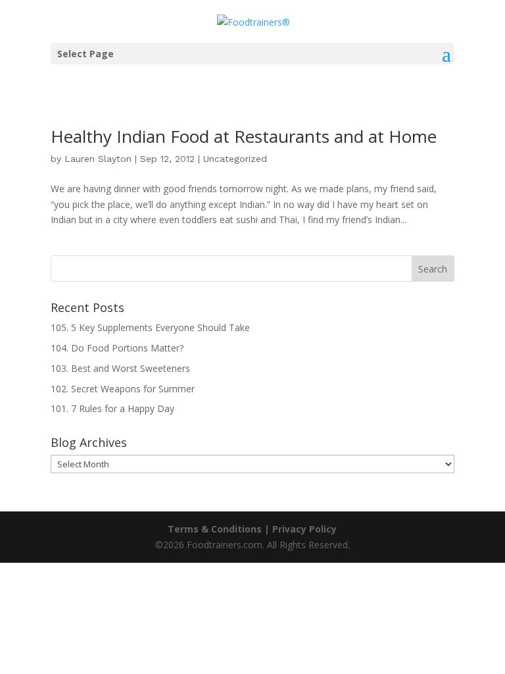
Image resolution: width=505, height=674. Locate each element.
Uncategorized (235, 158)
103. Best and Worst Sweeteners (120, 368)
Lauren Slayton (98, 158)
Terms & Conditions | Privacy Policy (252, 529)
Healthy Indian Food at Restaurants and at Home (244, 136)
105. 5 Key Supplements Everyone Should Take (150, 327)
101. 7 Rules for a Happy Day (112, 408)
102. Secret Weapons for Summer (123, 388)
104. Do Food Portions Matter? (117, 348)
